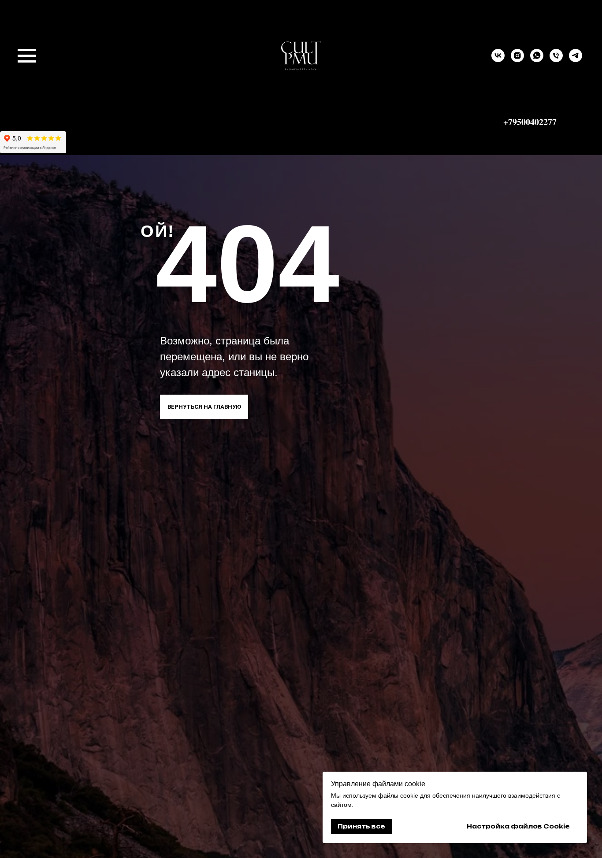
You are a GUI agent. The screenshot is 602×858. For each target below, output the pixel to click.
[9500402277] (556, 59)
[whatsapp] (536, 59)
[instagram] (517, 59)
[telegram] (575, 59)
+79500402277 (530, 121)
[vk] (498, 59)
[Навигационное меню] (27, 56)
